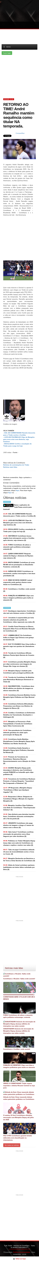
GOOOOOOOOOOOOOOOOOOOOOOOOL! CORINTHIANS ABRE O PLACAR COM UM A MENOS (19, 997)
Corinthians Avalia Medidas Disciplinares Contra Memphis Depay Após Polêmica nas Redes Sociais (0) (19, 741)
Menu (8, 47)
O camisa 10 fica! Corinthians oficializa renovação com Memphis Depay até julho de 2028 (18, 1117)
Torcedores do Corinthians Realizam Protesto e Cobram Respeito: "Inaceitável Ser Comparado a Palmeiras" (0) (19, 781)
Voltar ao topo (20, 1259)
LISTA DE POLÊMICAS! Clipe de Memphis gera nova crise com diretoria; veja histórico (19, 439)
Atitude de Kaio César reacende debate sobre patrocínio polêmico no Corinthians (18, 1098)
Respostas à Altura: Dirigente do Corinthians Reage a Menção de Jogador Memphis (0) (18, 799)
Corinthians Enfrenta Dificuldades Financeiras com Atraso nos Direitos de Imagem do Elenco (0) (18, 706)
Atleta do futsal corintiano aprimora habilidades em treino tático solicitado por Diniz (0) (19, 867)
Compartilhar (20, 133)
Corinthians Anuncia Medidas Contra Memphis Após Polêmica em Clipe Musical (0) (19, 697)
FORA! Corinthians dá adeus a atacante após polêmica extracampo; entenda (18, 1016)
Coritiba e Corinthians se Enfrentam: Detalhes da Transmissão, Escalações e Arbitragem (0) (19, 715)
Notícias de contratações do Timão (16, 465)
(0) (19, 515)
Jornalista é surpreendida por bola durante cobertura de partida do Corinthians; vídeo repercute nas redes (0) (19, 620)
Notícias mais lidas (10, 467)
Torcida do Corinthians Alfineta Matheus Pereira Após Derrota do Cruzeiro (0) (18, 655)
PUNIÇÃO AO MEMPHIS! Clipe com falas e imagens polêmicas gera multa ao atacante (19, 1066)
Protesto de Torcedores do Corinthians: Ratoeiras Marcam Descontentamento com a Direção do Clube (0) (19, 760)
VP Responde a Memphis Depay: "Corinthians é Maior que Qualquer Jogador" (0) (17, 790)
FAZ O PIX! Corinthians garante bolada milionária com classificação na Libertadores (17, 1138)
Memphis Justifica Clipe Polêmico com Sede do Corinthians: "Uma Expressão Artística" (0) (19, 808)
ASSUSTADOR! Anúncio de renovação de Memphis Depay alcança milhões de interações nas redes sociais (18, 1031)
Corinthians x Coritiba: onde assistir (16, 1049)
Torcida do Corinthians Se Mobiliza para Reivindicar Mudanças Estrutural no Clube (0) (18, 679)
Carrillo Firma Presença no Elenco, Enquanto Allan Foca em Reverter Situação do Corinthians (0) (19, 629)
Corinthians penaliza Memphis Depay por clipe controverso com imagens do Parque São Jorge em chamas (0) (19, 664)
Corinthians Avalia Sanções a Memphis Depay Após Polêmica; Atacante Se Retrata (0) (18, 750)
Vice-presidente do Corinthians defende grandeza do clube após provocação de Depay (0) (17, 732)
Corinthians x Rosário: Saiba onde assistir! (19, 979)
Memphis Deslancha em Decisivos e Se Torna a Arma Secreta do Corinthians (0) (19, 859)
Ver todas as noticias (12, 1145)
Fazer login (7, 53)
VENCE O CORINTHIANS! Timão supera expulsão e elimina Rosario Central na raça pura (19, 1086)
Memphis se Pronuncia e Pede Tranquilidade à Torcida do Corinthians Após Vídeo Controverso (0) (17, 724)
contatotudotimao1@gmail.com (19, 1249)
